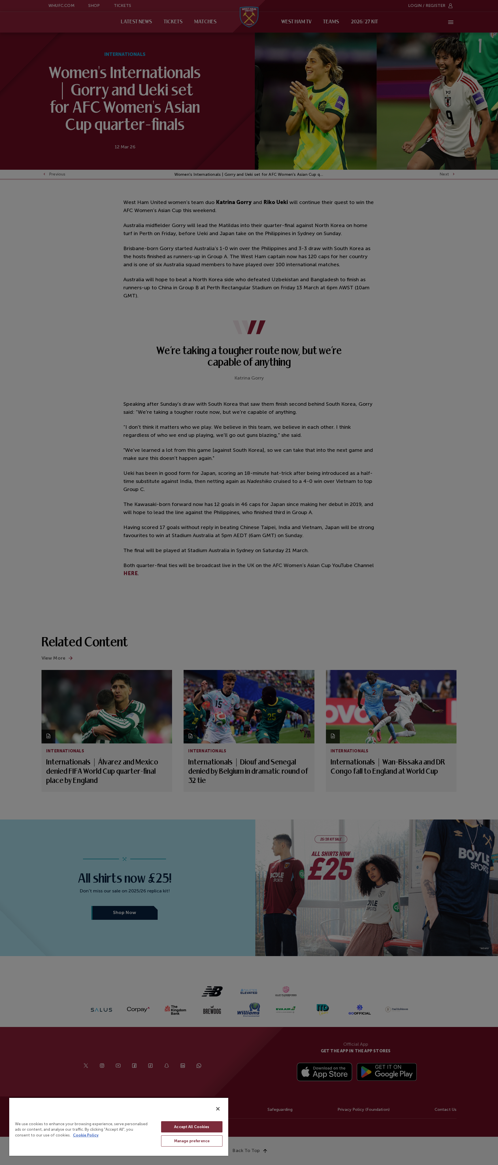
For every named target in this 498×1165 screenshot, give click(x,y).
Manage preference (192, 1141)
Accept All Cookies (191, 1127)
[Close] (218, 1108)
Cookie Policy (86, 1135)
